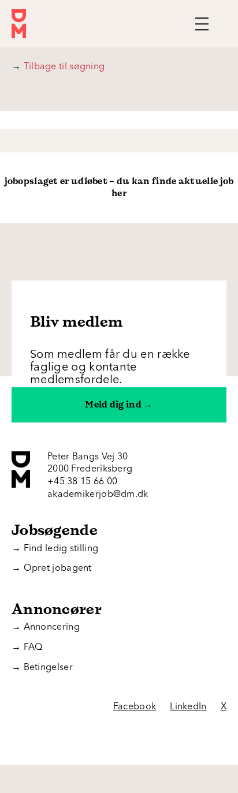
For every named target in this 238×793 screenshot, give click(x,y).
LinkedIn (188, 707)
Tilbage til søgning (58, 67)
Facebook (134, 707)
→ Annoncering (46, 627)
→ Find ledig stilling (55, 548)
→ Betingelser (42, 667)
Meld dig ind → (119, 404)
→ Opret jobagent (52, 568)
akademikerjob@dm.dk (97, 494)
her (119, 193)
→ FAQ (27, 647)
